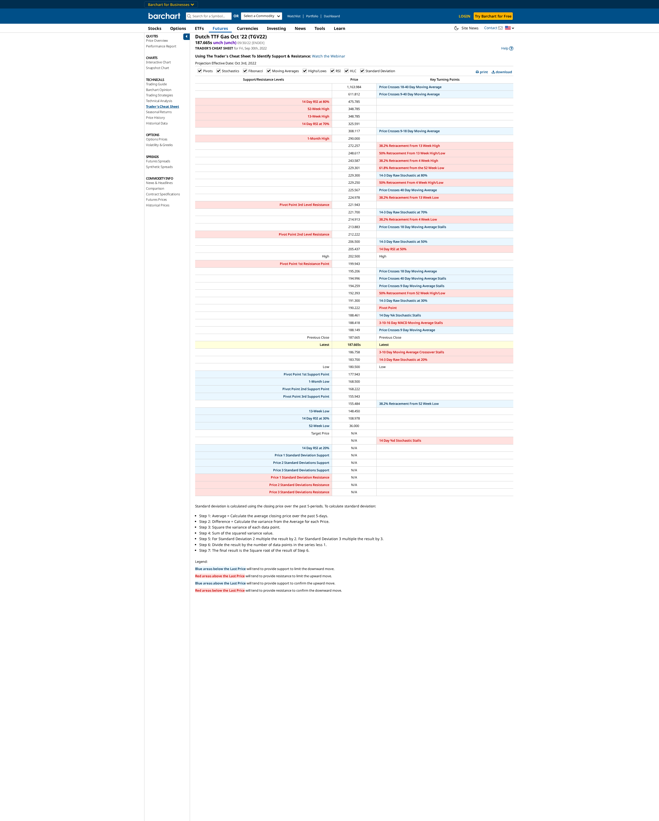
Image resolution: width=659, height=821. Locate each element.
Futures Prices (156, 199)
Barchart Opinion (158, 89)
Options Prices (156, 139)
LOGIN (464, 16)
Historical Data (157, 123)
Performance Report (161, 46)
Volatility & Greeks (159, 145)
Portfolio (312, 16)
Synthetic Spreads (159, 166)
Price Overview (157, 40)
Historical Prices (157, 205)
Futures (220, 28)
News (300, 28)
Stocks (154, 28)
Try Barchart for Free (493, 16)
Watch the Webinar (328, 56)
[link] (507, 48)
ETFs (199, 28)
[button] (510, 28)
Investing (276, 28)
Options (178, 28)
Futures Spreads (158, 161)
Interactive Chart (158, 62)
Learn (339, 28)
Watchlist (293, 16)
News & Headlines (159, 182)
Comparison (155, 188)
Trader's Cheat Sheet (162, 106)
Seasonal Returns (159, 112)
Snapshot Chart (157, 67)
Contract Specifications (163, 194)
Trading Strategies (159, 95)
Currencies (247, 28)
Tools (320, 28)
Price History (155, 117)
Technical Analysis (159, 100)
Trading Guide (156, 84)
